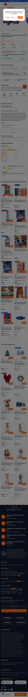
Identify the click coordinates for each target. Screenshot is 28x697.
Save (20, 17)
